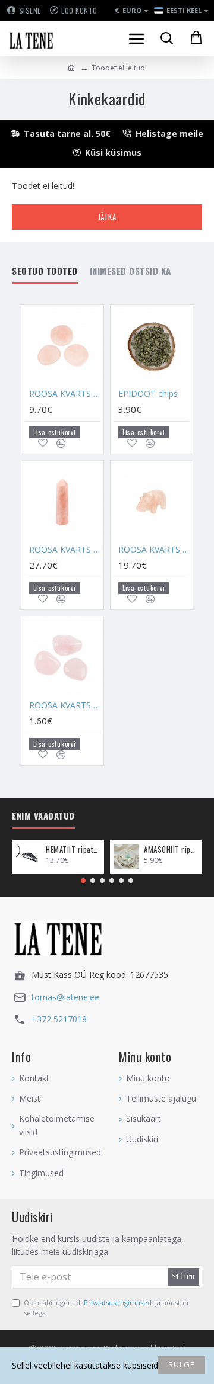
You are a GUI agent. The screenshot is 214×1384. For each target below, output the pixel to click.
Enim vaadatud (43, 816)
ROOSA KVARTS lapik (64, 393)
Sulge (181, 1364)
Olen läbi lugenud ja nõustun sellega (106, 1308)
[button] (83, 880)
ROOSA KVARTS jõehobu (154, 549)
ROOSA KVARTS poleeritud (64, 705)
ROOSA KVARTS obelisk (64, 549)
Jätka (107, 217)
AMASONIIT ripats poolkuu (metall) (171, 849)
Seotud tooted (45, 271)
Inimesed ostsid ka (130, 271)
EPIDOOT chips (148, 393)
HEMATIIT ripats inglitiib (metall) (73, 849)
